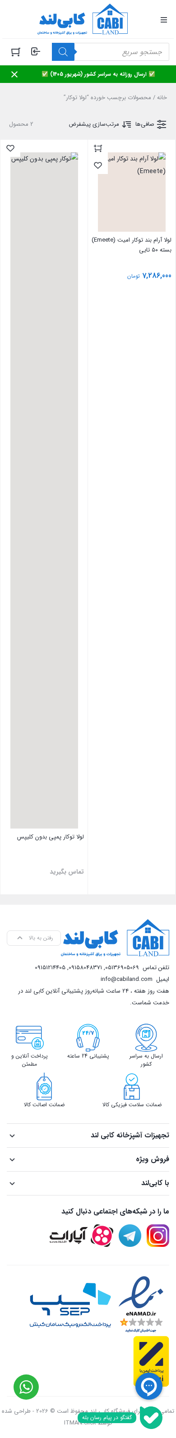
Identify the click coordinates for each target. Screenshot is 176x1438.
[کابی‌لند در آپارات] (81, 1235)
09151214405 (50, 967)
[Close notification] (14, 74)
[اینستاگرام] (158, 1235)
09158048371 (85, 967)
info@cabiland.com (127, 979)
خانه (162, 97)
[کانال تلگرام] (130, 1235)
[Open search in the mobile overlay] (110, 52)
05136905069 (122, 967)
